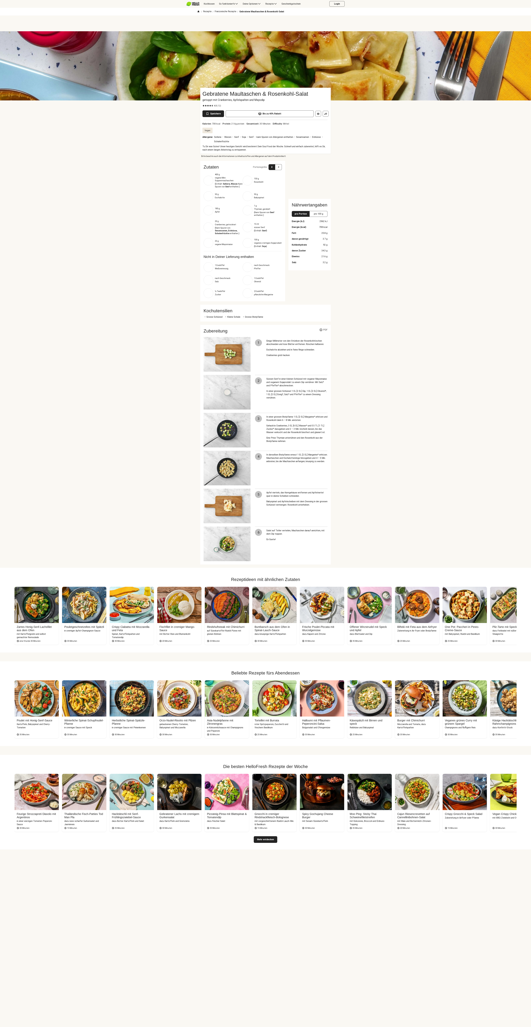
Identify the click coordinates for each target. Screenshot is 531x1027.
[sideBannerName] (309, 178)
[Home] (198, 12)
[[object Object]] (318, 114)
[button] (243, 167)
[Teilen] (326, 114)
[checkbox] (203, 106)
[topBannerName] (265, 23)
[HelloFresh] (192, 4)
